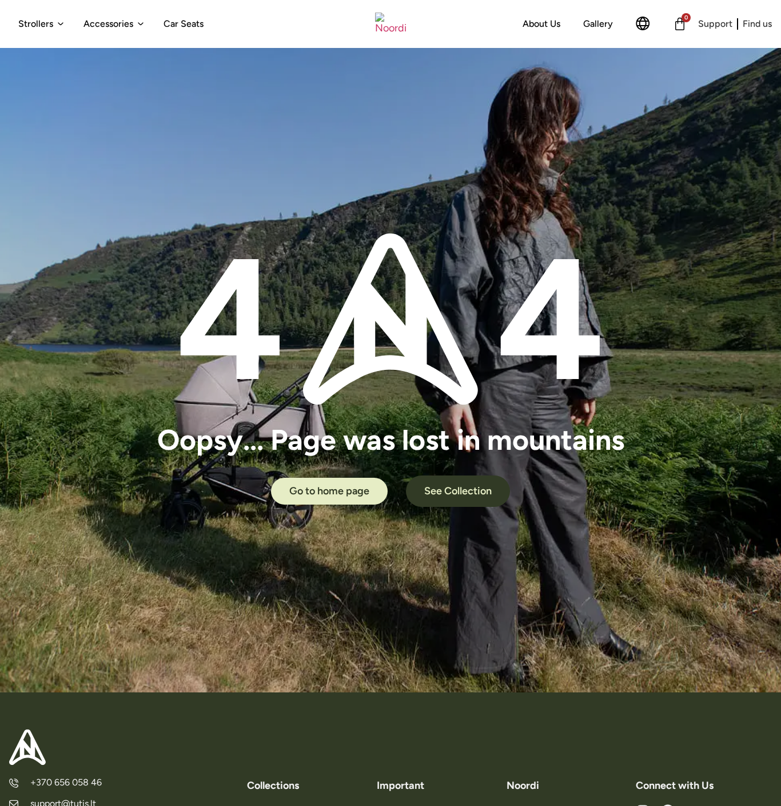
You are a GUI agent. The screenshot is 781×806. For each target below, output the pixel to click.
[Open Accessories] (140, 24)
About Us (541, 23)
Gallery (598, 23)
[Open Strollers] (60, 24)
